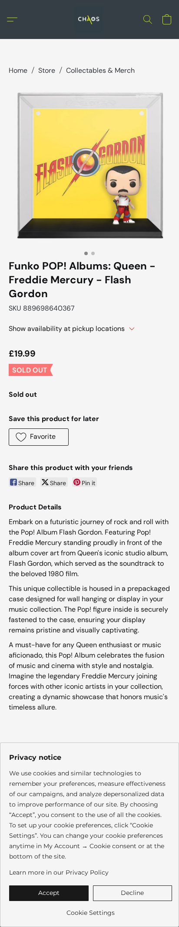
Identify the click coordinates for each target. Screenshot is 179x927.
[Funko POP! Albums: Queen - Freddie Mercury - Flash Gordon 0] (89, 165)
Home (18, 70)
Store (46, 70)
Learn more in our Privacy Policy (59, 872)
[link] (90, 909)
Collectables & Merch (100, 70)
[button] (89, 19)
